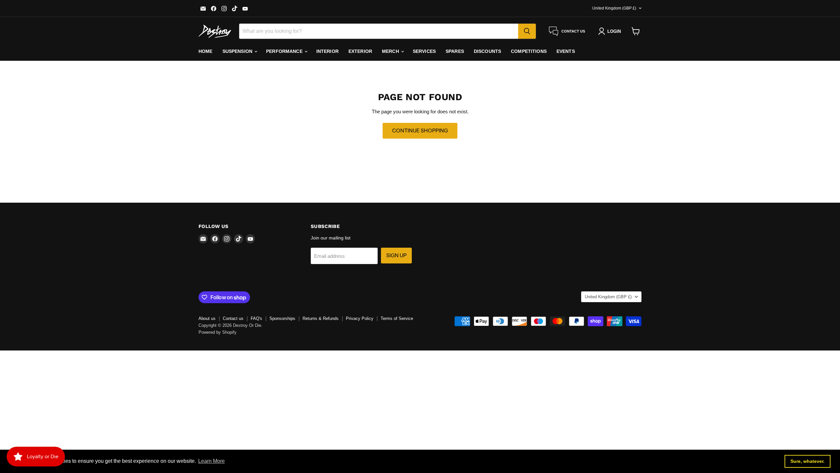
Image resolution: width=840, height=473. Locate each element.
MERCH (391, 51)
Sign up (396, 255)
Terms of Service (397, 318)
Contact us (233, 318)
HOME (206, 51)
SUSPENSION (238, 51)
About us (207, 318)
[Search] (527, 31)
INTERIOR (327, 51)
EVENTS (565, 51)
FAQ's (256, 318)
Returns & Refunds (321, 318)
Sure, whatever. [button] (807, 461)
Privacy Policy (359, 318)
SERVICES (424, 51)
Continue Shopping (420, 130)
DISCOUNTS (487, 51)
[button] (610, 31)
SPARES (455, 51)
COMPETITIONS (529, 51)
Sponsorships (282, 318)
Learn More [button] (211, 461)
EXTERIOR (360, 51)
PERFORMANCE (285, 51)
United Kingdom (614, 8)
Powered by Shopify (218, 332)
